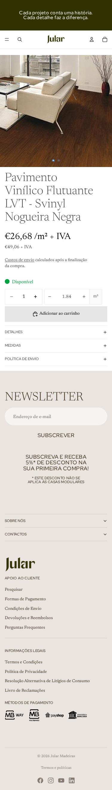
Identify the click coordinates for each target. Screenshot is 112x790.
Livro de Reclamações (25, 691)
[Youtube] (61, 780)
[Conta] (91, 39)
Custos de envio (19, 260)
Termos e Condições (23, 662)
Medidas (13, 345)
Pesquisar (14, 590)
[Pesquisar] (19, 39)
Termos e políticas (56, 768)
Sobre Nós (15, 520)
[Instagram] (50, 780)
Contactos (16, 534)
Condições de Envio (23, 609)
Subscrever (56, 435)
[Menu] (7, 39)
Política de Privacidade (26, 672)
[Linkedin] (71, 780)
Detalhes (13, 332)
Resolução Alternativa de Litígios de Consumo (47, 681)
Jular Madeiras (62, 756)
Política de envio (22, 358)
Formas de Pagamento (25, 599)
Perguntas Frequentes (25, 628)
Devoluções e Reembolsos (29, 618)
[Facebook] (40, 780)
